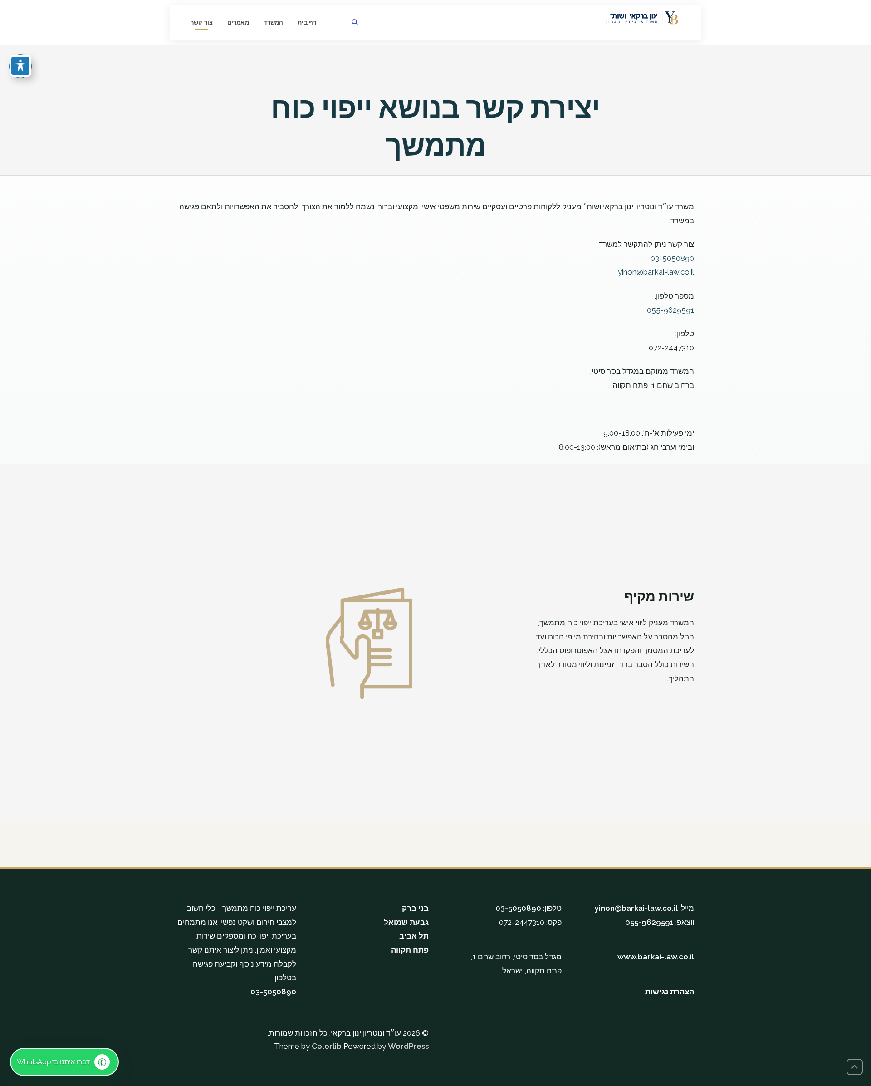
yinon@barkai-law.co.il (636, 908)
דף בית (307, 22)
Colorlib (327, 1046)
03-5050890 (273, 991)
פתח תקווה (410, 949)
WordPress (408, 1046)
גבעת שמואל (406, 922)
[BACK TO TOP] (855, 1067)
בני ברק (415, 908)
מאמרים (238, 22)
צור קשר (202, 22)
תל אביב (414, 935)
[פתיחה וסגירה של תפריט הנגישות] (20, 66)
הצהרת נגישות (669, 991)
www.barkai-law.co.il (655, 956)
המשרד (274, 22)
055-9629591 (649, 922)
